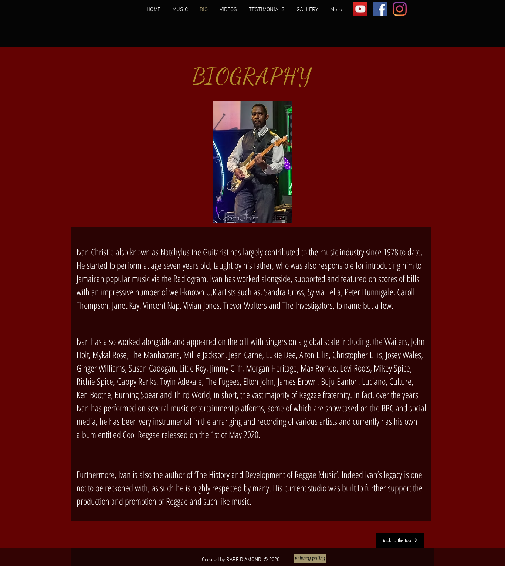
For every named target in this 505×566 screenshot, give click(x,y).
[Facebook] (380, 9)
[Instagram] (400, 9)
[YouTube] (360, 9)
